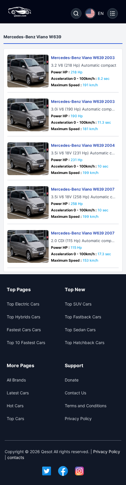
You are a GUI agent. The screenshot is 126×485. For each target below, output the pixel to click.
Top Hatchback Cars (84, 342)
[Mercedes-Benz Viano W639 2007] (28, 202)
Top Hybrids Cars (23, 316)
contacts (15, 457)
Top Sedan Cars (80, 329)
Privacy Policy (78, 418)
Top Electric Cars (23, 303)
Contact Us (75, 392)
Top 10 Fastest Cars (26, 342)
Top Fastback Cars (83, 316)
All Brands (16, 379)
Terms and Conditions (85, 405)
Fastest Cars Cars (24, 329)
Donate (72, 379)
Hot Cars (15, 405)
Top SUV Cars (78, 303)
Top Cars (15, 418)
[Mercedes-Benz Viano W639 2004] (28, 158)
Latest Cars (18, 392)
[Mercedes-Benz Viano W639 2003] (28, 71)
